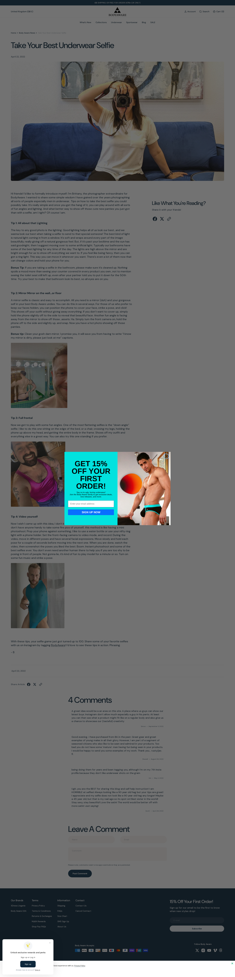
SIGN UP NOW (91, 512)
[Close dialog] (166, 456)
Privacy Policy (79, 965)
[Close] (232, 963)
